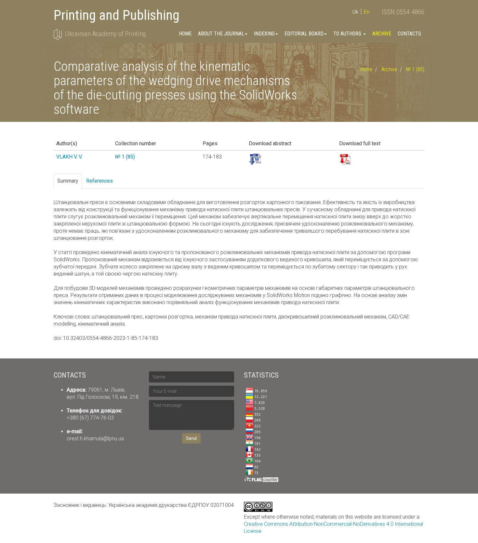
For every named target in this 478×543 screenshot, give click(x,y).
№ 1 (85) (415, 69)
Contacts (409, 34)
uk (355, 12)
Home (185, 34)
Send (191, 438)
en (366, 12)
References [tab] (99, 181)
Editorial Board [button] (304, 34)
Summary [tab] (67, 181)
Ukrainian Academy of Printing (105, 34)
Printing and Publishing (116, 15)
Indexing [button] (264, 34)
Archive (381, 34)
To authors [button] (348, 34)
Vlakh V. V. (69, 157)
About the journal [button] (221, 34)
